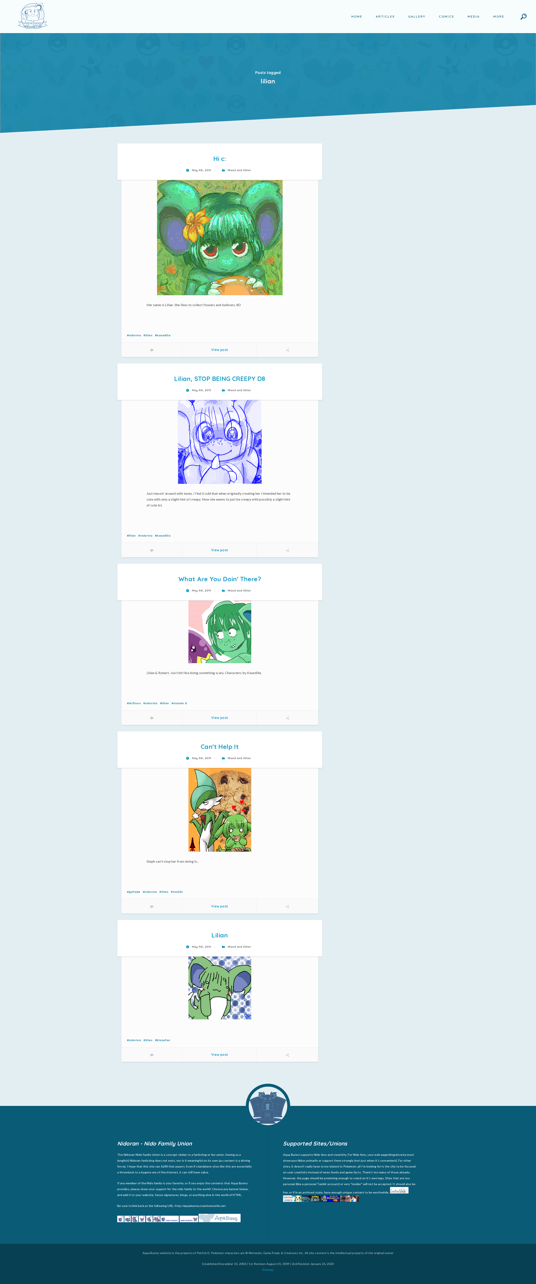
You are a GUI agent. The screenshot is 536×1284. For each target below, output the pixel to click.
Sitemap (268, 1269)
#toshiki (177, 891)
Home (356, 16)
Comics (446, 16)
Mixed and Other (239, 170)
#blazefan (162, 1040)
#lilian (147, 335)
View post (219, 350)
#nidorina (134, 335)
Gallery (417, 16)
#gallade (133, 891)
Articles (385, 16)
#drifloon (134, 703)
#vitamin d (179, 703)
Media (474, 16)
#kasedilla (162, 335)
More (498, 16)
